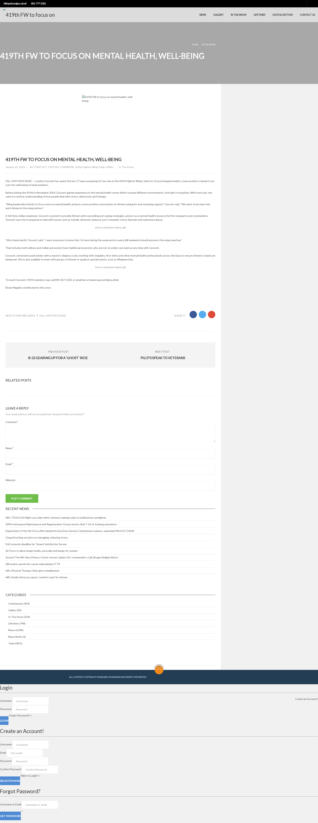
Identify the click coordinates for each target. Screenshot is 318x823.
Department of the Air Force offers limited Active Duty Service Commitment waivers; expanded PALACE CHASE (70, 530)
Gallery (218, 14)
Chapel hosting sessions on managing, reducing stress (37, 537)
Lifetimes (259, 14)
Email (9, 464)
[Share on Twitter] (202, 314)
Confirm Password (10, 769)
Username (6, 700)
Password (5, 709)
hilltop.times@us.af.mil (15, 3)
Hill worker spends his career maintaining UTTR (33, 564)
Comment (12, 421)
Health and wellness (20, 315)
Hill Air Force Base (53, 315)
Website (10, 480)
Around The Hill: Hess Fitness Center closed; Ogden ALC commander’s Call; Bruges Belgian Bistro (62, 557)
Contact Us (307, 14)
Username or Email (10, 804)
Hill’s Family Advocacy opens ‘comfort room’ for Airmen (37, 577)
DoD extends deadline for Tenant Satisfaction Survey (36, 544)
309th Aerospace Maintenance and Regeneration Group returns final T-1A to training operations (61, 524)
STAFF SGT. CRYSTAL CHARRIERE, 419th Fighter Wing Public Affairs (73, 167)
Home (195, 44)
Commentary (15, 603)
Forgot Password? (19, 715)
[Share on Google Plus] (211, 314)
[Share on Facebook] (193, 314)
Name (10, 448)
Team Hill (13, 643)
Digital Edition (283, 14)
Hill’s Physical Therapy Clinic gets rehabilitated (32, 570)
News (202, 14)
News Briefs (15, 636)
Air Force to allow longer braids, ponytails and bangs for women (42, 550)
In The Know (238, 14)
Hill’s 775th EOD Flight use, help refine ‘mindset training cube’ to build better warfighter (56, 517)
